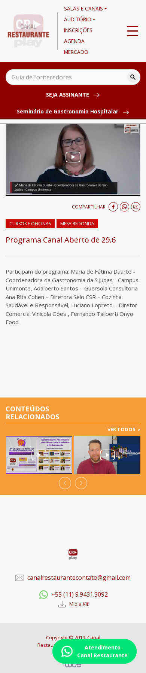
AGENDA (74, 41)
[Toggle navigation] (132, 31)
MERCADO (76, 51)
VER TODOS (121, 429)
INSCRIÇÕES (78, 30)
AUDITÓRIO (77, 19)
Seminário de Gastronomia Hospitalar (68, 111)
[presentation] (65, 483)
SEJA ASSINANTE (68, 94)
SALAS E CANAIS (83, 8)
